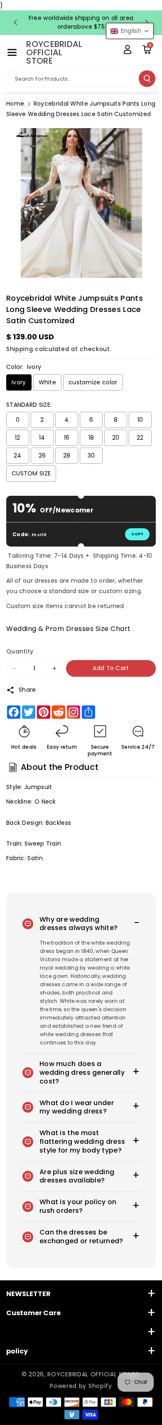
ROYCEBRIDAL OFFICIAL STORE (92, 1374)
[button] (12, 52)
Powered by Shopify (81, 1386)
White (47, 382)
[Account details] (127, 49)
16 (67, 437)
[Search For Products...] (147, 78)
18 (91, 437)
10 (140, 420)
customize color (93, 382)
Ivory (19, 382)
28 (67, 455)
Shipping (19, 349)
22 (140, 437)
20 (116, 437)
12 (17, 437)
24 (18, 455)
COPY (137, 534)
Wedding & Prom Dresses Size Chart (68, 628)
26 (42, 455)
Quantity (19, 651)
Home (15, 103)
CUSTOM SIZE (31, 473)
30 (91, 455)
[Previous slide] (15, 22)
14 (42, 437)
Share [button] (27, 689)
